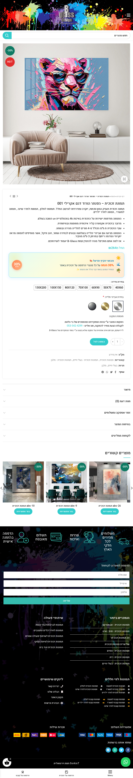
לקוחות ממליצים (120, 436)
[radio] (119, 287)
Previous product (17, 196)
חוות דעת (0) (122, 401)
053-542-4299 (74, 326)
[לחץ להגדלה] (124, 179)
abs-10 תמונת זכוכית (23, 506)
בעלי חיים (112, 365)
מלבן (104, 365)
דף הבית (120, 196)
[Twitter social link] (111, 372)
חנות (113, 196)
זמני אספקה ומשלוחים (117, 413)
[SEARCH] (7, 35)
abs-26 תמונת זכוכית (110, 506)
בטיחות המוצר (122, 424)
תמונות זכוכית (107, 360)
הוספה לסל (99, 341)
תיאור (127, 390)
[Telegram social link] (102, 372)
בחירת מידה (117, 282)
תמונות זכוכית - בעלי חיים (85, 360)
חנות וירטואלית (61, 763)
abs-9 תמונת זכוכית (66, 506)
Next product (10, 196)
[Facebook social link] (115, 372)
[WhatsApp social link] (107, 372)
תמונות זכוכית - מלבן (61, 360)
